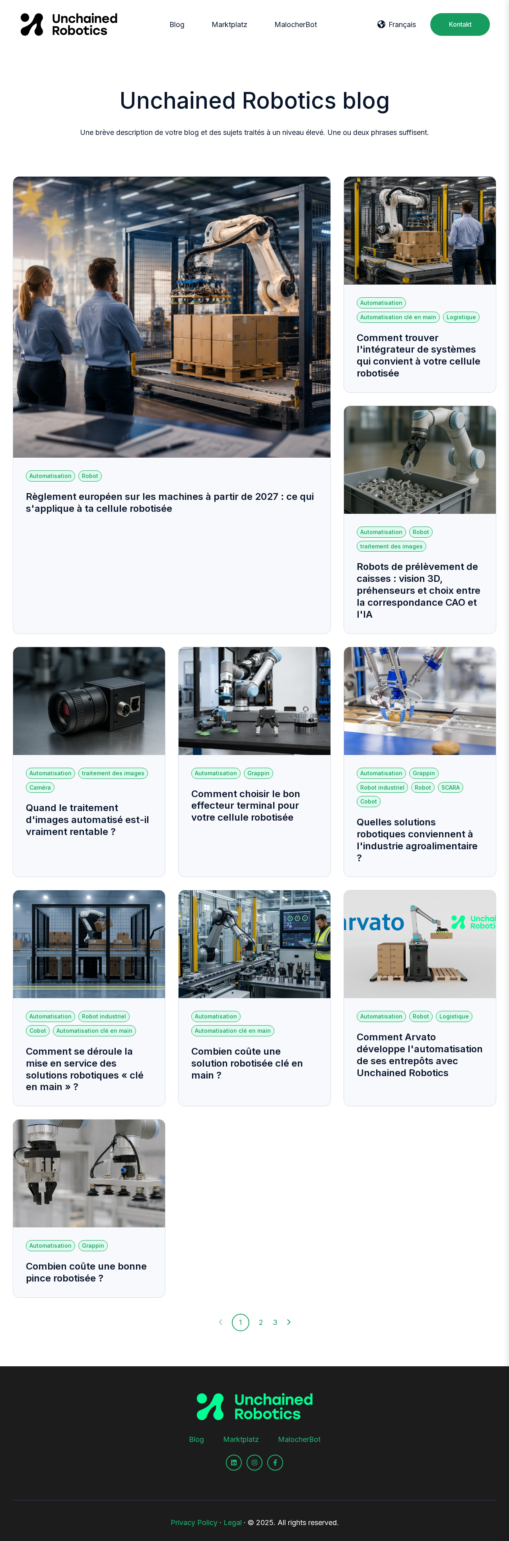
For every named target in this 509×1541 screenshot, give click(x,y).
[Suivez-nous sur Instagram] (254, 1463)
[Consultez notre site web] (234, 1463)
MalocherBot (295, 24)
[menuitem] (179, 24)
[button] (397, 24)
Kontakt (460, 24)
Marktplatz (229, 24)
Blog (177, 24)
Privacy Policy (194, 1522)
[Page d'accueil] (69, 24)
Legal (232, 1522)
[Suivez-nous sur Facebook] (275, 1463)
